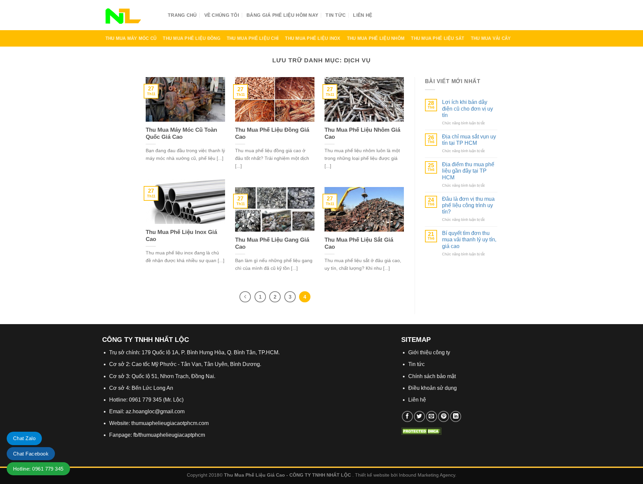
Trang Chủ (182, 15)
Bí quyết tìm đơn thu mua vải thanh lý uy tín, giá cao (469, 239)
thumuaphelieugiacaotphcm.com (170, 423)
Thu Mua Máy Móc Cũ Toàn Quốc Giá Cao (181, 133)
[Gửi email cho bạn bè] (431, 416)
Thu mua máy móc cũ (131, 38)
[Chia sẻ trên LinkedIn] (455, 416)
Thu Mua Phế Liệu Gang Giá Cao (272, 243)
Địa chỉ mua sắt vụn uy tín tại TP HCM (469, 140)
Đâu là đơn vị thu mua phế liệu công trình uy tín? (468, 205)
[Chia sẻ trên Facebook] (407, 416)
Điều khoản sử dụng (432, 388)
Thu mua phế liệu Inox (312, 38)
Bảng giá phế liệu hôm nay (282, 15)
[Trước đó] (245, 297)
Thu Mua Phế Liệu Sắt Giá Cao (359, 243)
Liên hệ (362, 15)
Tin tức (336, 15)
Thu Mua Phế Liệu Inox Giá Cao (181, 236)
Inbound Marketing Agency (427, 475)
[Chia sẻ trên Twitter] (419, 416)
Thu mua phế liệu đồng (191, 38)
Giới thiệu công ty (429, 352)
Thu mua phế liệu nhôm (376, 38)
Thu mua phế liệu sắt (437, 38)
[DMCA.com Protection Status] (421, 430)
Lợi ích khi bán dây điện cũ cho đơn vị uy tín (467, 108)
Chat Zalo (24, 438)
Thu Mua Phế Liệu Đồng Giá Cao (272, 133)
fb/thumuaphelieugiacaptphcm (169, 435)
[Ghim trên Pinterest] (443, 416)
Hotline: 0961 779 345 (38, 469)
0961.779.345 (505, 17)
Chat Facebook (31, 454)
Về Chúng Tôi (221, 15)
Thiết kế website (372, 475)
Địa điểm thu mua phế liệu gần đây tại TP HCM (468, 171)
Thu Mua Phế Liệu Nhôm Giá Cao (362, 133)
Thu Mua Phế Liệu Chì (253, 38)
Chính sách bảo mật (432, 376)
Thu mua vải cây (491, 38)
